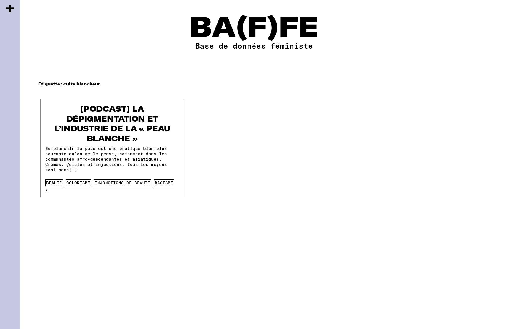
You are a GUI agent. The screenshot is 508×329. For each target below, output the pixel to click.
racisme (164, 182)
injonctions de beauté (122, 182)
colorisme (78, 182)
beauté (54, 182)
